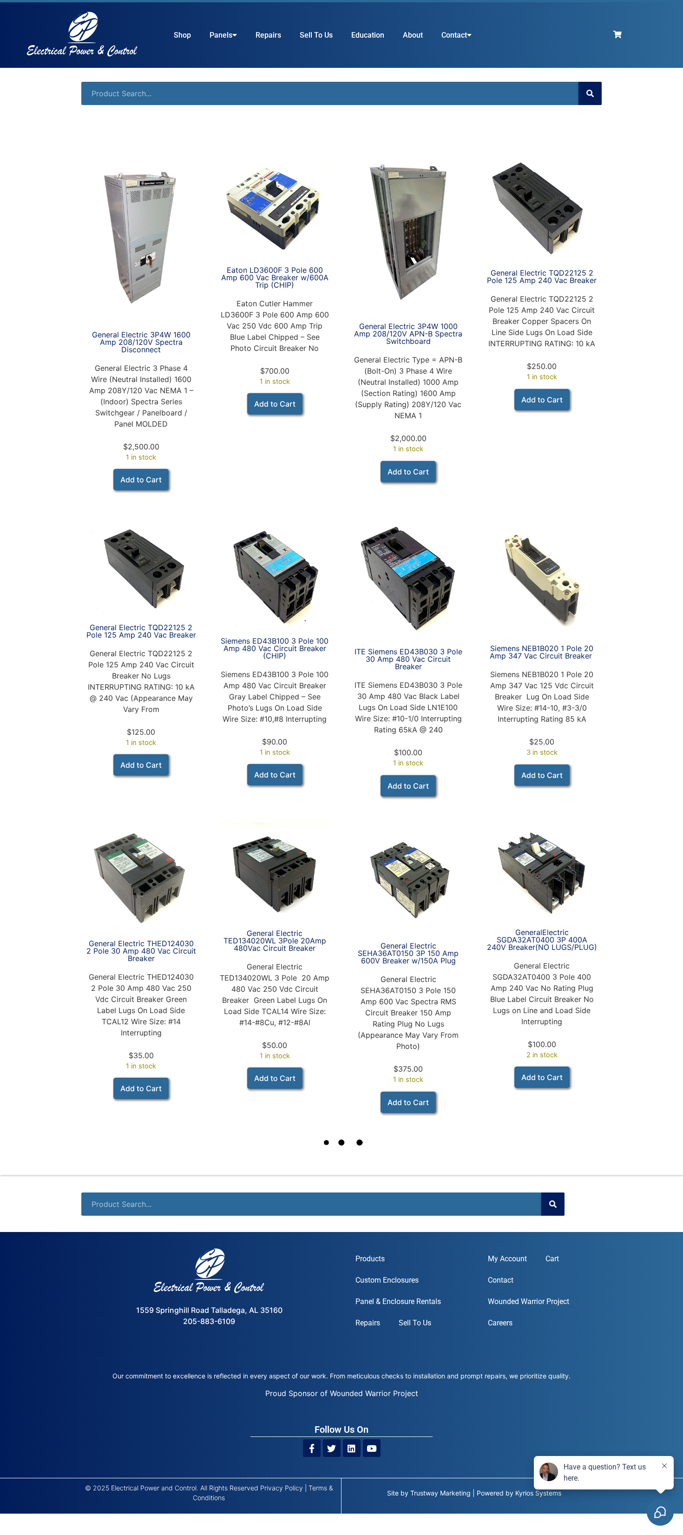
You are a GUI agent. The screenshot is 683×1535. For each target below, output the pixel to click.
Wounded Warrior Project (528, 1301)
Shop (182, 35)
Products (370, 1258)
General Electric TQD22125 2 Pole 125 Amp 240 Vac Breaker (542, 276)
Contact (454, 35)
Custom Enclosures (387, 1280)
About (413, 35)
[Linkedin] (352, 1448)
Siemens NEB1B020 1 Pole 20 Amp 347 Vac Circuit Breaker (542, 652)
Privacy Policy (281, 1488)
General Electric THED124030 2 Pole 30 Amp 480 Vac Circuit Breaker (141, 951)
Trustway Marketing (440, 1493)
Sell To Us (316, 35)
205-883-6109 (209, 1321)
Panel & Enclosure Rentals (398, 1301)
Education (367, 35)
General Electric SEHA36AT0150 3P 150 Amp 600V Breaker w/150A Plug (408, 953)
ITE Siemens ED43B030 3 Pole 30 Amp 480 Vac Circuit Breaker (408, 659)
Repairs (268, 35)
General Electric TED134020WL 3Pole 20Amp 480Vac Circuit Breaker (274, 941)
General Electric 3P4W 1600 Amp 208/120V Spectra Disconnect (141, 342)
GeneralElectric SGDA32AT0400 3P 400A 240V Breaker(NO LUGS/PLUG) (542, 940)
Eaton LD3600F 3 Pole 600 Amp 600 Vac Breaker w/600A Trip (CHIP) (274, 277)
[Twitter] (332, 1448)
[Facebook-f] (312, 1448)
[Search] (590, 93)
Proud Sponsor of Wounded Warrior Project (341, 1393)
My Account (507, 1258)
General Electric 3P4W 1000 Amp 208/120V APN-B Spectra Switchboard (408, 334)
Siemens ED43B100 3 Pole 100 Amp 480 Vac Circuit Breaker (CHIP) (274, 648)
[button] (141, 479)
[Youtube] (372, 1448)
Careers (500, 1322)
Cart (552, 1258)
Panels (221, 35)
